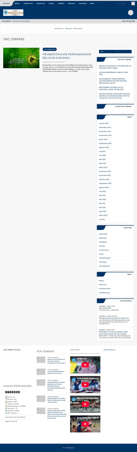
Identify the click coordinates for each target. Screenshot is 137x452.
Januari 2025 (103, 123)
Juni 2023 (102, 155)
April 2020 (102, 211)
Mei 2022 (102, 195)
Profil (17, 3)
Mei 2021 (102, 203)
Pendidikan (103, 242)
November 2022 (105, 175)
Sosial (101, 254)
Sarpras (61, 3)
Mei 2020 (102, 207)
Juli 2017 (102, 219)
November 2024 (105, 131)
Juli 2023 (102, 151)
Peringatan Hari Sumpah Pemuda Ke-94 (114, 318)
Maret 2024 (103, 139)
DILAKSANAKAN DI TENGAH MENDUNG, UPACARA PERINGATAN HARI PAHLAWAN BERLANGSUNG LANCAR (113, 81)
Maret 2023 (103, 167)
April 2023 (102, 163)
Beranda (6, 3)
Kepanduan (103, 234)
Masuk (101, 281)
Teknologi (102, 262)
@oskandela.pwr (109, 350)
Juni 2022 (102, 191)
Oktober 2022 (104, 179)
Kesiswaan (41, 3)
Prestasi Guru (104, 250)
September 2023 (105, 143)
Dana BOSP (83, 3)
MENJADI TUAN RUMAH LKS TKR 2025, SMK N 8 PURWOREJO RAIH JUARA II (115, 67)
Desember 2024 (105, 127)
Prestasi (71, 3)
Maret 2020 (103, 215)
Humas (51, 3)
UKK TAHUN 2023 (105, 308)
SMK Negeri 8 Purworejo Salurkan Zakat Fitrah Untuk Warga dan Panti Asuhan (113, 333)
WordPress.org (104, 293)
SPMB (92, 3)
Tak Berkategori (105, 258)
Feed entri (102, 285)
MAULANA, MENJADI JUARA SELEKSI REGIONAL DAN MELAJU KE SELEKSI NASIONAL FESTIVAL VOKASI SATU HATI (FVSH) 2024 (114, 96)
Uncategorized (49, 49)
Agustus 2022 (104, 187)
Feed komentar (104, 289)
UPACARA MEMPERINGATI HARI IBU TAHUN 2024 (113, 73)
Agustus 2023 (104, 147)
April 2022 (102, 199)
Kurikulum (28, 3)
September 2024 (105, 135)
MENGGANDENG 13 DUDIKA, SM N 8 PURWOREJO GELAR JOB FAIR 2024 (111, 88)
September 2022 (105, 183)
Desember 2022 (105, 171)
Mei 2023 (102, 159)
